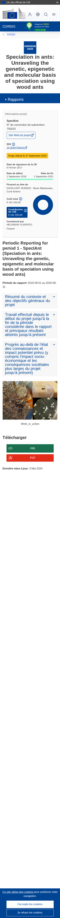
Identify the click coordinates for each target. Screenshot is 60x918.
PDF (33, 457)
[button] (38, 14)
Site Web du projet (19, 136)
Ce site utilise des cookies (18, 892)
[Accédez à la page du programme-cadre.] (30, 47)
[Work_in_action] (30, 400)
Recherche (46, 14)
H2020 (11, 34)
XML (33, 448)
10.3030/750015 (15, 147)
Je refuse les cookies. (30, 912)
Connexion (30, 14)
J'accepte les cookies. (30, 904)
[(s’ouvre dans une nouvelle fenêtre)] (14, 13)
